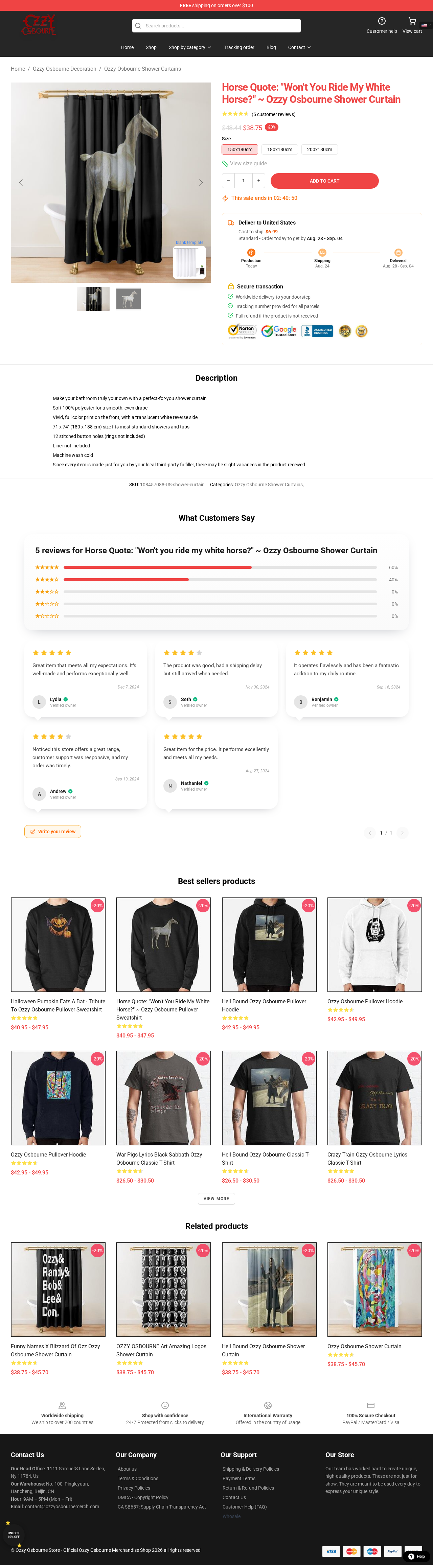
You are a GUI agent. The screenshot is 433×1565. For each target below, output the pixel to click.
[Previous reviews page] (370, 833)
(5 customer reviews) (274, 114)
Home (18, 69)
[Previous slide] (21, 183)
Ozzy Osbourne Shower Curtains (142, 69)
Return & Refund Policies (248, 1488)
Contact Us (234, 1497)
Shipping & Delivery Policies (251, 1469)
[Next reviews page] (402, 833)
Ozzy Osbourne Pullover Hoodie (365, 1001)
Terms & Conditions (138, 1478)
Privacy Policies (134, 1488)
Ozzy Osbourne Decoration (64, 69)
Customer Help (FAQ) (245, 1507)
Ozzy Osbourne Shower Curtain (364, 1346)
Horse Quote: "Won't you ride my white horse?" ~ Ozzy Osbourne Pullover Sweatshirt (162, 1009)
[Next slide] (200, 183)
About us (127, 1469)
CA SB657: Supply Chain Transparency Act (162, 1507)
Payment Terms (239, 1478)
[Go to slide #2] (128, 299)
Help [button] (421, 1556)
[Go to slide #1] (93, 299)
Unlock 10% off (14, 1535)
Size (226, 138)
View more (217, 1198)
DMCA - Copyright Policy (143, 1497)
